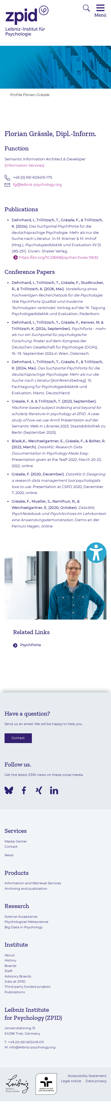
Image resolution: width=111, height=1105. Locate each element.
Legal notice (71, 1081)
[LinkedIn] (54, 790)
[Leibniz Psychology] (27, 36)
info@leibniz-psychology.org (32, 1047)
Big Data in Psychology (24, 927)
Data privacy (96, 1081)
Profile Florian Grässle (30, 95)
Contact (18, 738)
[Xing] (39, 790)
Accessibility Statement (87, 1076)
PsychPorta (30, 645)
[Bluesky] (9, 790)
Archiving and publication (26, 889)
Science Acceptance (21, 917)
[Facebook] (24, 790)
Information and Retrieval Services (33, 883)
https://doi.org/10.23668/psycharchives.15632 (58, 257)
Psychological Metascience (26, 922)
